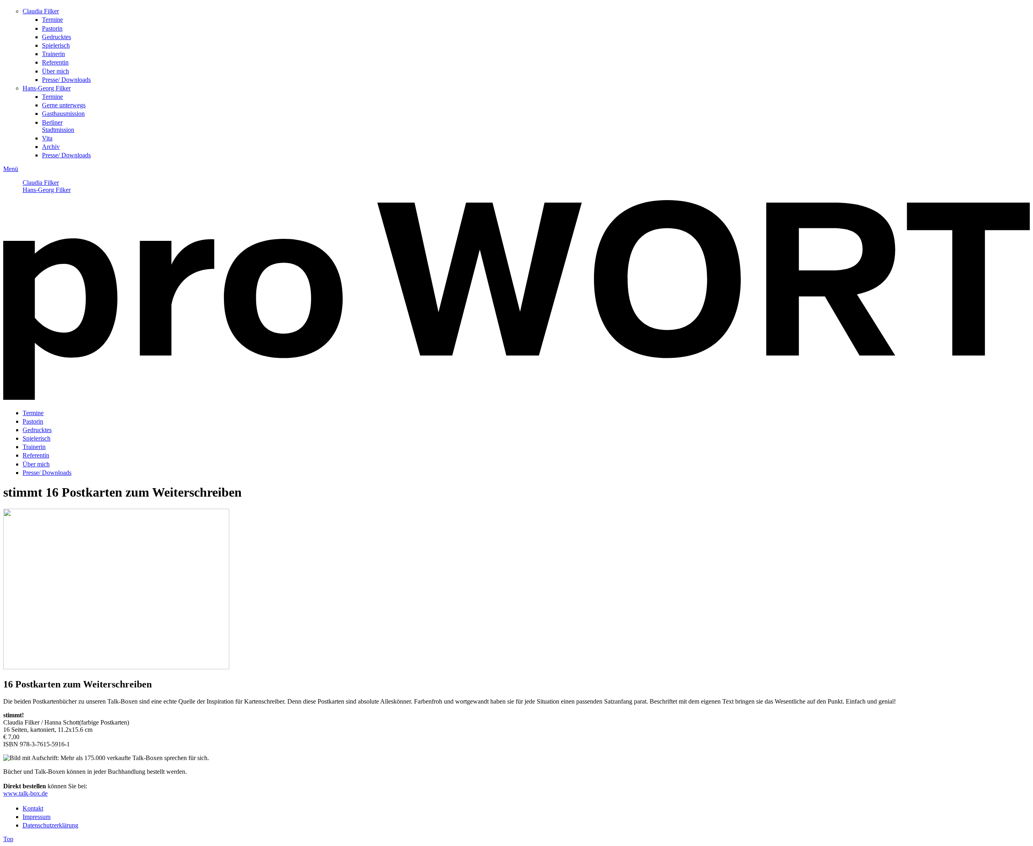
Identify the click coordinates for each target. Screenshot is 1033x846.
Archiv (51, 146)
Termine (52, 19)
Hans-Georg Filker (47, 88)
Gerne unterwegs (64, 105)
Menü (10, 168)
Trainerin (53, 53)
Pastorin (52, 28)
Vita (47, 138)
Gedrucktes (56, 36)
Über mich (55, 71)
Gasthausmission (63, 113)
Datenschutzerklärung (50, 825)
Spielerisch (56, 45)
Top (8, 839)
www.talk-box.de (25, 793)
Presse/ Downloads (66, 79)
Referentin (55, 62)
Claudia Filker (41, 11)
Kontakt (33, 808)
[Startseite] (516, 397)
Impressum (36, 816)
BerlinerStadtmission (58, 126)
